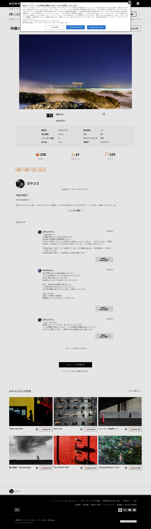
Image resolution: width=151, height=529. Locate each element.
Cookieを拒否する (75, 27)
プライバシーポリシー (51, 23)
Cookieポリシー (45, 21)
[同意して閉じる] (129, 2)
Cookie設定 (55, 27)
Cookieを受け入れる (96, 27)
